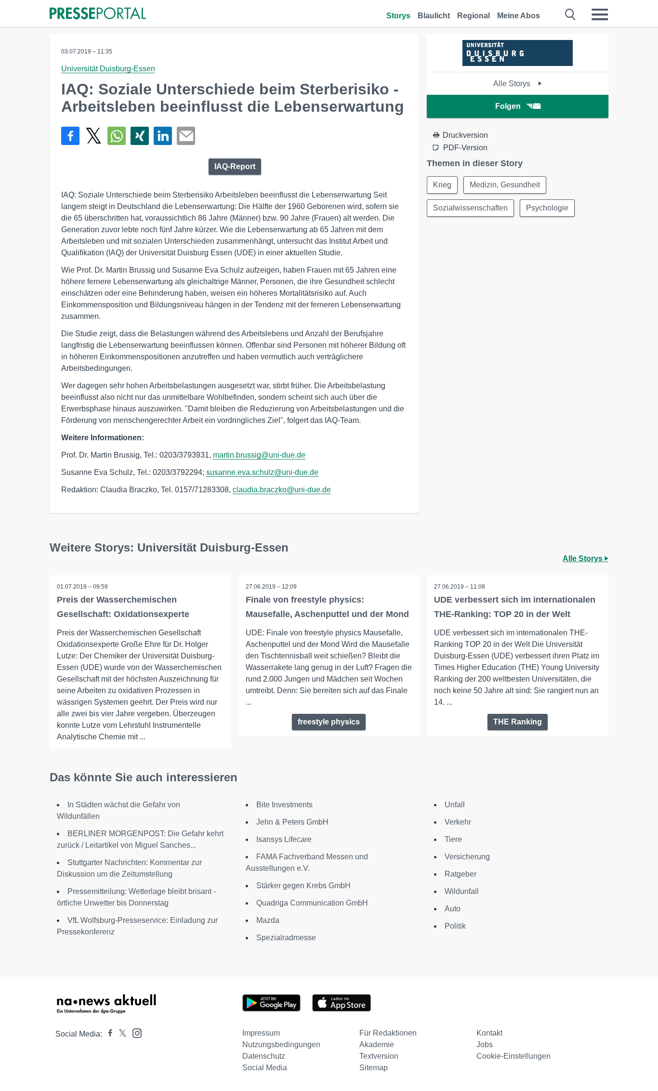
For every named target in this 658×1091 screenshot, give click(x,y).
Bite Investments (284, 805)
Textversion (378, 1056)
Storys (398, 16)
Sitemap (373, 1068)
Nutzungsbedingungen (281, 1044)
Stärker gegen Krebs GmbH (303, 885)
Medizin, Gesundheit (505, 185)
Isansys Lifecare (284, 839)
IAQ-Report (234, 166)
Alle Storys (512, 83)
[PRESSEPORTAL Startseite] (98, 14)
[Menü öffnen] (599, 14)
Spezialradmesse (286, 937)
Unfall (455, 805)
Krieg (442, 185)
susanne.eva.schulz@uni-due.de (262, 472)
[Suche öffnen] (571, 14)
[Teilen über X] (93, 136)
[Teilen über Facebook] (70, 136)
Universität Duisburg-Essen (108, 69)
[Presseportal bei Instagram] (134, 1032)
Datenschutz (263, 1056)
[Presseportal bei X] (120, 1034)
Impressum (261, 1033)
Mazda (267, 920)
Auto (453, 909)
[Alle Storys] (517, 63)
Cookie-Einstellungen (513, 1056)
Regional (473, 16)
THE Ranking (517, 722)
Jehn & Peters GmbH (292, 822)
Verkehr (458, 822)
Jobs (484, 1044)
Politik (455, 926)
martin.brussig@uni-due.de (259, 455)
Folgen (508, 106)
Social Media (264, 1068)
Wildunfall (462, 891)
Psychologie (547, 208)
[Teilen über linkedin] (163, 136)
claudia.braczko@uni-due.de (282, 490)
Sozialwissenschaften (470, 208)
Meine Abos (518, 16)
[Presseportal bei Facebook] (107, 1034)
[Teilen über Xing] (140, 136)
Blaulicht (434, 16)
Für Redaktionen (388, 1033)
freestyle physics (329, 722)
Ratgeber (460, 874)
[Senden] (186, 136)
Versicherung (467, 857)
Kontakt (489, 1033)
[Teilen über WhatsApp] (116, 136)
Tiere (453, 839)
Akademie (376, 1044)
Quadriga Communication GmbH (312, 903)
